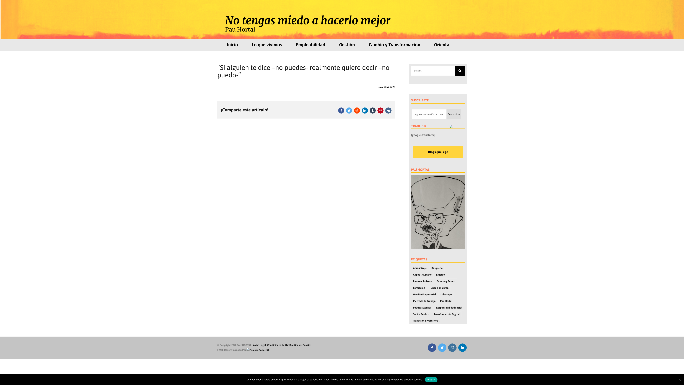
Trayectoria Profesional (426, 320)
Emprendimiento (422, 281)
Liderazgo (446, 294)
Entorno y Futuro (446, 281)
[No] (679, 379)
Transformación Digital (447, 314)
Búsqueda (437, 268)
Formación (419, 287)
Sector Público (421, 314)
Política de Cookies (300, 345)
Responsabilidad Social (449, 307)
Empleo (440, 274)
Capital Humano (422, 274)
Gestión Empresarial (424, 294)
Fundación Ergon (439, 287)
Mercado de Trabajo (424, 301)
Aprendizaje (420, 268)
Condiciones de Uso (278, 345)
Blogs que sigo (438, 152)
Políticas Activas (422, 307)
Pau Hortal (446, 301)
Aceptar (431, 379)
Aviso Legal (259, 345)
